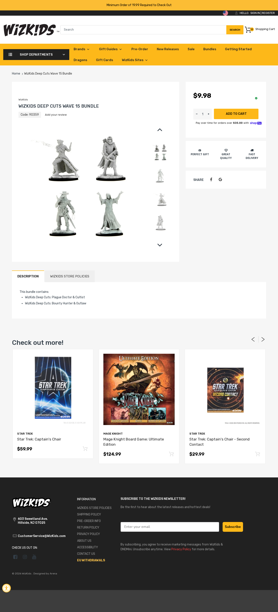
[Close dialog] (218, 273)
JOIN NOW (181, 339)
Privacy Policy (209, 354)
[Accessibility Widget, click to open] (6, 588)
